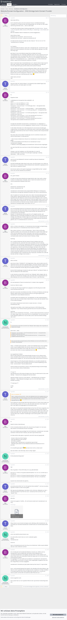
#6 (48, 206)
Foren (9, 4)
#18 (48, 532)
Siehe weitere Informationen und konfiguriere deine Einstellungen (15, 617)
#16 (48, 496)
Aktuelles (15, 4)
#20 (48, 575)
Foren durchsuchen (11, 6)
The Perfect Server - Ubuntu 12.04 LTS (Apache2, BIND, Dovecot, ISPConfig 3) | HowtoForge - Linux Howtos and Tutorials (29, 30)
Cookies (14, 613)
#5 (48, 173)
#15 (48, 483)
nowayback (5, 327)
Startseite (4, 4)
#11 (48, 391)
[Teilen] (46, 18)
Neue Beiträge (3, 6)
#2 (48, 81)
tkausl (5, 88)
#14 (48, 464)
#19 (48, 549)
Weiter (6, 15)
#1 (48, 17)
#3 (48, 92)
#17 (48, 520)
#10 (48, 319)
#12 (48, 419)
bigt (2, 13)
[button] (18, 4)
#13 (48, 453)
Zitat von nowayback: (15, 394)
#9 (48, 280)
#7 (48, 224)
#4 (48, 157)
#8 (48, 258)
